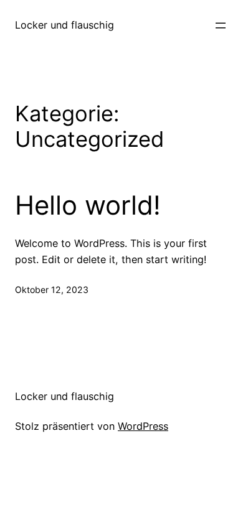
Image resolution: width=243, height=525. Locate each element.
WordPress (143, 426)
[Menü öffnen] (220, 25)
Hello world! (88, 205)
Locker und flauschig (64, 25)
